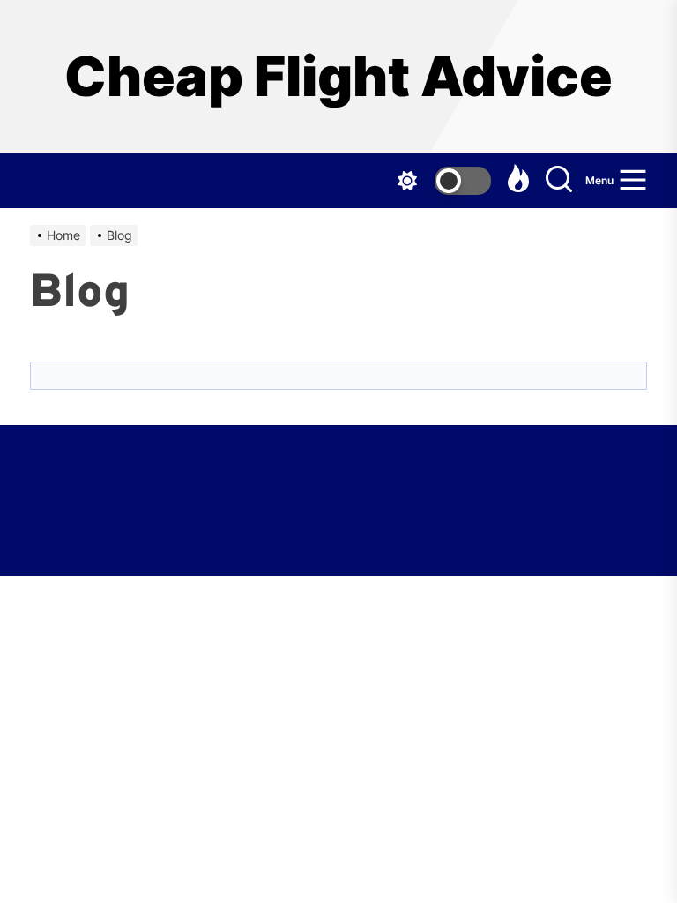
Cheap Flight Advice (338, 76)
